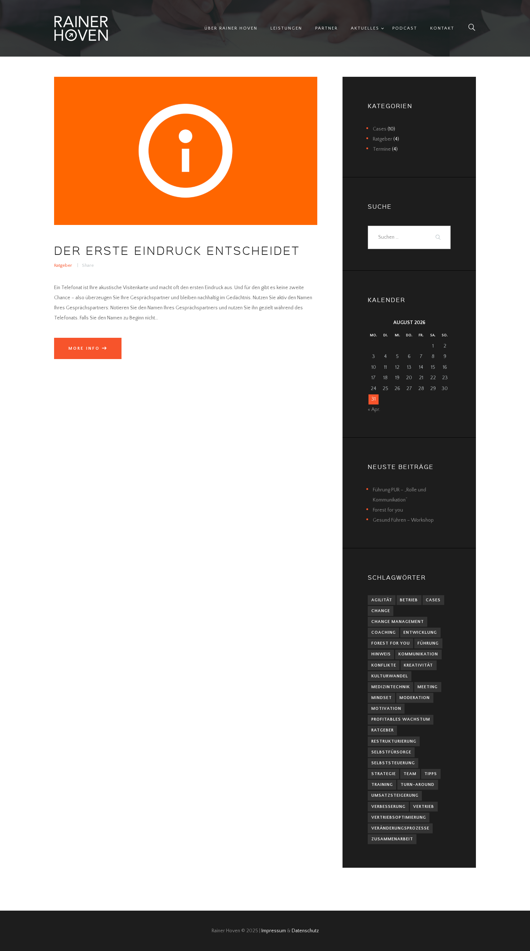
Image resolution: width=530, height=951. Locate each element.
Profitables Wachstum (400, 719)
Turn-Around (417, 784)
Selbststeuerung (393, 763)
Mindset (381, 697)
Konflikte (383, 665)
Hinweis (381, 654)
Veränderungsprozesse (400, 828)
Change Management (397, 621)
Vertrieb (423, 806)
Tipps (430, 773)
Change (380, 611)
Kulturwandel (389, 676)
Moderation (414, 697)
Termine (382, 149)
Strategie (383, 773)
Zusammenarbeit (392, 839)
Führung (428, 643)
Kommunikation (418, 654)
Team (409, 773)
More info (84, 348)
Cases (380, 129)
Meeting (428, 687)
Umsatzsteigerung (395, 795)
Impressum (273, 931)
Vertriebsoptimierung (398, 817)
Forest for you (388, 510)
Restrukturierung (393, 741)
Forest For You (390, 643)
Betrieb (409, 600)
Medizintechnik (390, 687)
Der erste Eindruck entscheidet (177, 250)
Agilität (381, 600)
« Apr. (374, 409)
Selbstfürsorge (391, 752)
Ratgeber (63, 265)
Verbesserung (388, 806)
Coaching (383, 632)
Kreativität (418, 665)
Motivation (386, 708)
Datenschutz (305, 931)
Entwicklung (420, 632)
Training (382, 784)
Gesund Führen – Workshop (403, 520)
